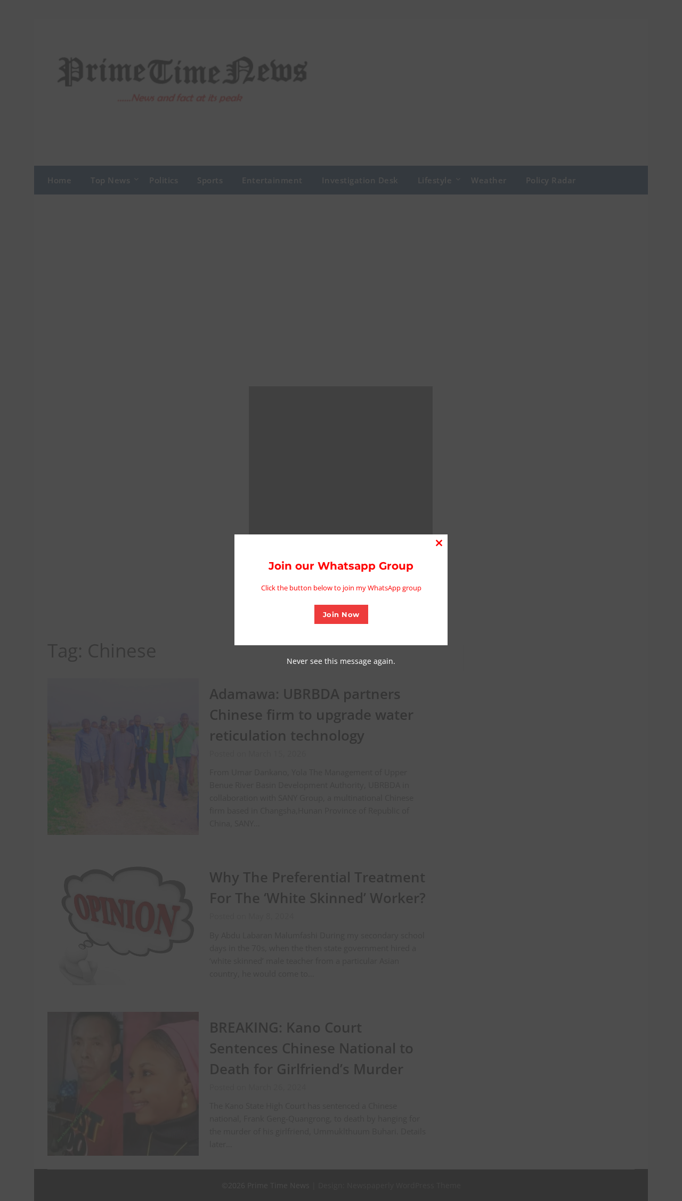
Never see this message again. (341, 661)
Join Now (341, 614)
